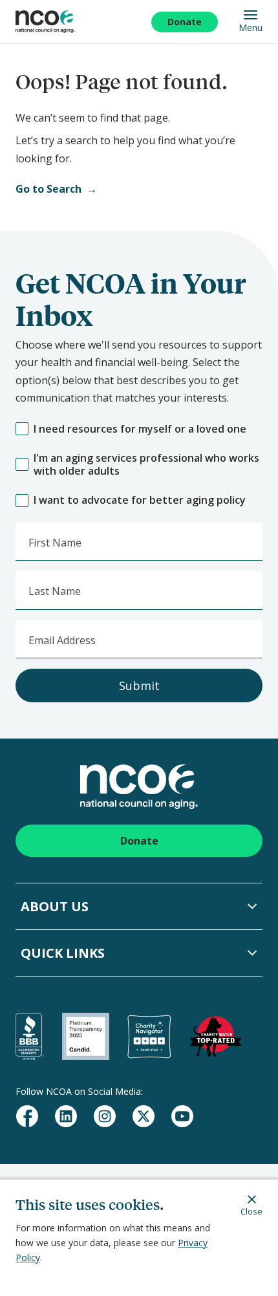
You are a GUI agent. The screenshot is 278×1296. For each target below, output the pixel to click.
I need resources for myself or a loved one (140, 429)
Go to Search (48, 189)
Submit (139, 685)
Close (251, 1210)
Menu (250, 27)
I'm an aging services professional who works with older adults (146, 465)
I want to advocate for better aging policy (140, 500)
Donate (184, 22)
